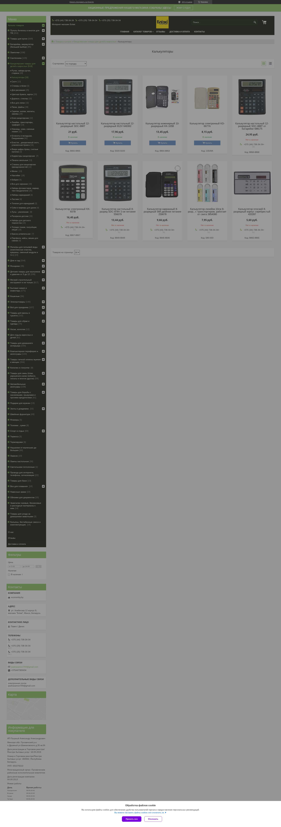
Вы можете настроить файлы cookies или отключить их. (139, 812)
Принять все (132, 819)
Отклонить (153, 819)
